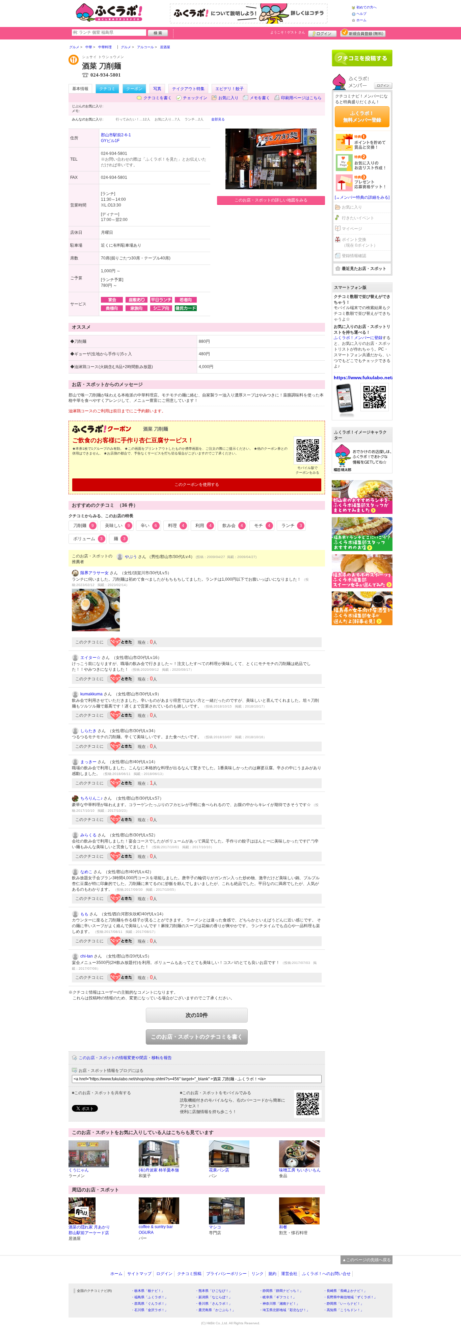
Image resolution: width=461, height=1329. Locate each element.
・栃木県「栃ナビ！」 (148, 1291)
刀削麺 (83, 525)
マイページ (352, 228)
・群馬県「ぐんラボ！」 (149, 1303)
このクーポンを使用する (196, 484)
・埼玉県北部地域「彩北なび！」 (284, 1310)
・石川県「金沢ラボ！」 (149, 1310)
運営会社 (289, 1273)
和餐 (283, 1227)
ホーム (361, 20)
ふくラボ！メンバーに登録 (358, 337)
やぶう (131, 556)
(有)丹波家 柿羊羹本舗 (159, 1170)
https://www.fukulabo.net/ (363, 377)
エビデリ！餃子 (229, 88)
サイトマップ (139, 1273)
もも (84, 914)
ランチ (291, 525)
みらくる (88, 835)
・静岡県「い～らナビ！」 (343, 1303)
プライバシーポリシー (226, 1273)
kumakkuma (91, 694)
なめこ (86, 871)
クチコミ (107, 88)
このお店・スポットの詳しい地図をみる (271, 200)
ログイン (322, 32)
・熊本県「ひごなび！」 (213, 1291)
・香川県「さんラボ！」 (213, 1303)
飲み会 (232, 525)
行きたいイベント (358, 218)
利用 (203, 525)
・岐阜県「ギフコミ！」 (277, 1297)
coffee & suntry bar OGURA (156, 1229)
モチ (262, 525)
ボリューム (88, 538)
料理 (176, 525)
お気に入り (228, 97)
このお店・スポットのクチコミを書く (197, 1037)
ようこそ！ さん (287, 32)
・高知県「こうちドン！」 (343, 1310)
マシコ (215, 1227)
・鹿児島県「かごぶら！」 (215, 1310)
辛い (149, 525)
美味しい (117, 525)
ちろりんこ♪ (91, 798)
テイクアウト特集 (188, 88)
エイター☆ (90, 657)
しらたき (88, 730)
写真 (157, 88)
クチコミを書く (157, 97)
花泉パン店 (219, 1170)
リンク (257, 1273)
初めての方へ (366, 7)
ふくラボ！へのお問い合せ (326, 1273)
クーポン (134, 88)
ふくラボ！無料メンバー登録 (362, 116)
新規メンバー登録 (363, 32)
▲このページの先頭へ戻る (366, 1259)
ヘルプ (361, 14)
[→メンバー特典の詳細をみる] (362, 197)
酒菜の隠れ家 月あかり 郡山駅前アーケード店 (89, 1230)
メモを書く (260, 97)
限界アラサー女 (94, 573)
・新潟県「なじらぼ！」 (213, 1297)
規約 (272, 1273)
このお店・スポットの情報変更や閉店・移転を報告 (125, 1057)
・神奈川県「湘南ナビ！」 (279, 1303)
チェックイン (195, 97)
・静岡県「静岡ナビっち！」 (281, 1291)
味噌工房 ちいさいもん (300, 1170)
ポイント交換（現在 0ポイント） (360, 242)
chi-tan (86, 956)
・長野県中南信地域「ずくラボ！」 (350, 1297)
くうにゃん (79, 1170)
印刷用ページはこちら (301, 97)
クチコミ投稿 (189, 1273)
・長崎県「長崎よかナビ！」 (345, 1291)
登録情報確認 (354, 255)
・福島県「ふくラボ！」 (149, 1297)
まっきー (88, 761)
